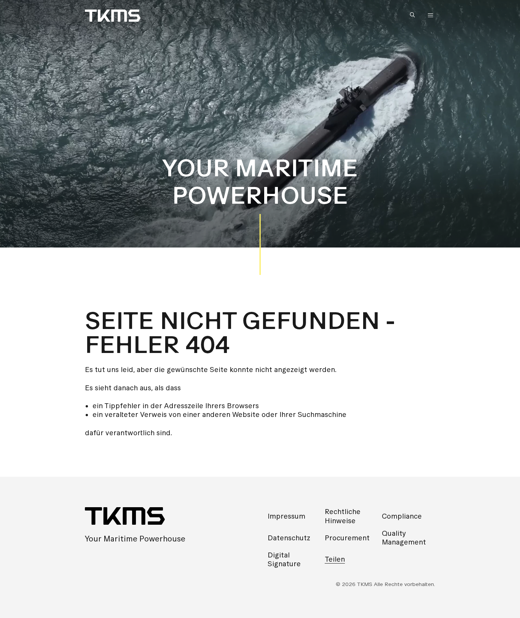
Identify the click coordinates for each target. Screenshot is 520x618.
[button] (414, 15)
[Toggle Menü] (430, 15)
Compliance (402, 516)
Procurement (347, 538)
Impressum (286, 516)
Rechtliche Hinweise (342, 516)
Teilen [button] (335, 559)
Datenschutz (289, 538)
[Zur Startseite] (112, 16)
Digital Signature (284, 559)
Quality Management (404, 537)
